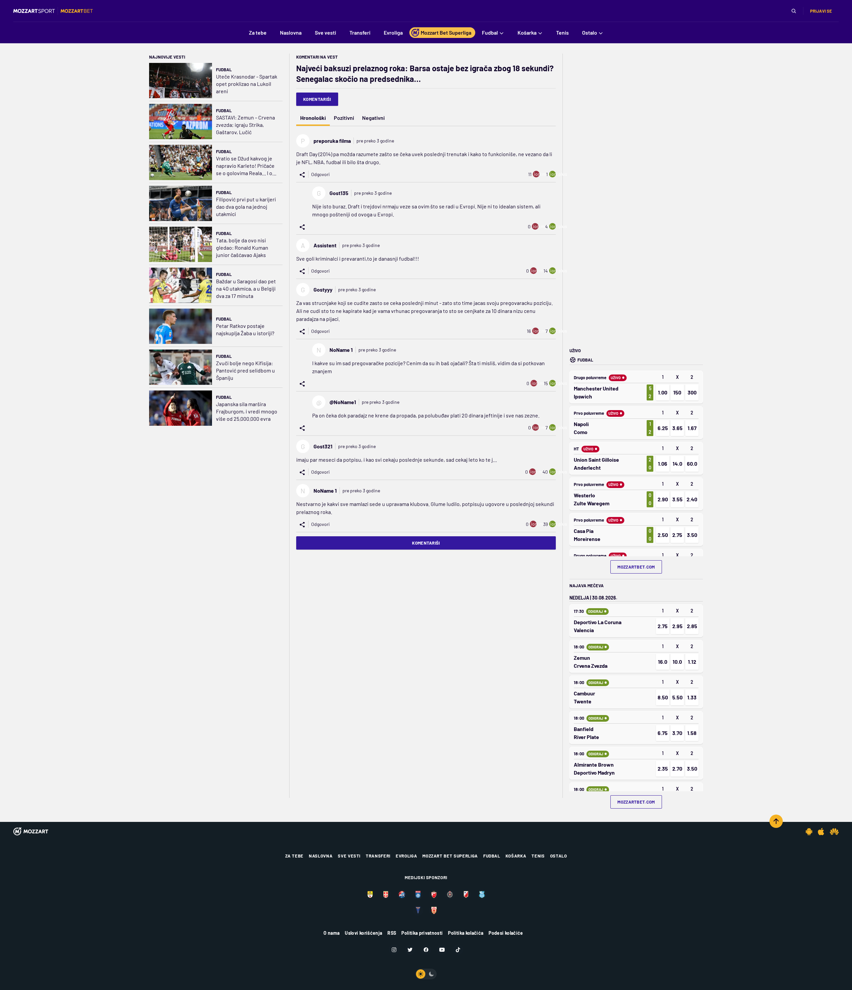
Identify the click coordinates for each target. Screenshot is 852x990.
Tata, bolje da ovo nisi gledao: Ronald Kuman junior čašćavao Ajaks (242, 247)
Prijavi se (821, 11)
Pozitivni (344, 118)
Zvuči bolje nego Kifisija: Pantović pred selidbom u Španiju (245, 370)
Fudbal (224, 69)
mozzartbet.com (636, 567)
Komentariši (317, 99)
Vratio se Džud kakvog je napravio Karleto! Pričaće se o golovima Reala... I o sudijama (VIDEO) (245, 166)
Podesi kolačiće (506, 933)
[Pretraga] (793, 11)
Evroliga (406, 856)
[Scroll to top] (776, 821)
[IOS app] (821, 831)
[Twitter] (410, 949)
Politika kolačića (465, 933)
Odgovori (320, 174)
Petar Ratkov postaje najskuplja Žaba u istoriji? (245, 329)
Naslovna (320, 856)
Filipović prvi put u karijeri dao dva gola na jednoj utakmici (246, 206)
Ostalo (558, 856)
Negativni (373, 118)
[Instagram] (394, 949)
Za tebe (294, 856)
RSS (391, 933)
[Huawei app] (834, 831)
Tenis (538, 856)
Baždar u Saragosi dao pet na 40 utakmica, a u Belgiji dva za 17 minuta (246, 288)
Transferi (378, 856)
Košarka (516, 856)
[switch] (426, 974)
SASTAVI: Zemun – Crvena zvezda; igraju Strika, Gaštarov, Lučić (245, 124)
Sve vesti (349, 856)
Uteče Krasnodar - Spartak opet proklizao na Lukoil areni (246, 83)
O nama (331, 933)
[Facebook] (426, 949)
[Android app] (809, 832)
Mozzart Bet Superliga (450, 856)
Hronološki (313, 118)
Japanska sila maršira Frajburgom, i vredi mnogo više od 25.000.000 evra (246, 411)
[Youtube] (442, 949)
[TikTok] (458, 949)
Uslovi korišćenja (363, 933)
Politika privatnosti (422, 933)
